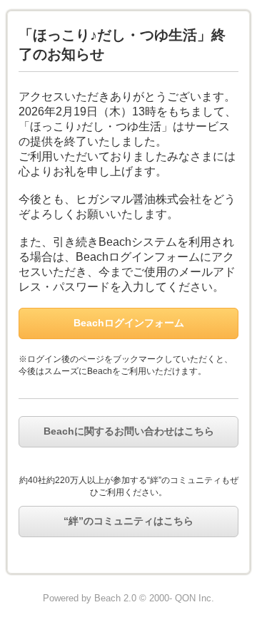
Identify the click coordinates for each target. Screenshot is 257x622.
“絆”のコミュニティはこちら (128, 521)
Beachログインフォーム (129, 322)
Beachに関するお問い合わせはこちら (129, 431)
